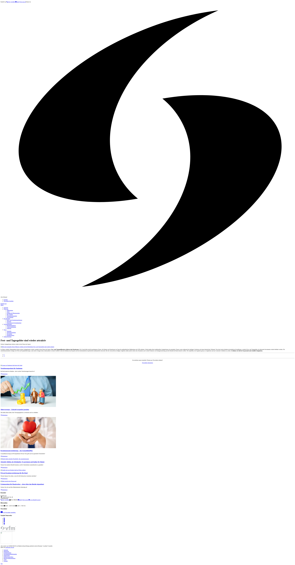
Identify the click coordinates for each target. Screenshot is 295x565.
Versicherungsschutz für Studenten (11, 368)
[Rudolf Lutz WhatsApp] (4, 524)
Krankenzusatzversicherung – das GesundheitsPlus (17, 450)
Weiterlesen (4, 374)
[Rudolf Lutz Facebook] (4, 518)
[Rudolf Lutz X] (4, 519)
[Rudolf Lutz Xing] (4, 521)
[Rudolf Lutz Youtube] (4, 522)
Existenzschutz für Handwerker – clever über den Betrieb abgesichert (22, 484)
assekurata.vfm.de (9, 547)
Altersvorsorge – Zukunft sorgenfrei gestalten (15, 409)
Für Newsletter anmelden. (9, 512)
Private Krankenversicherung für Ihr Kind (14, 473)
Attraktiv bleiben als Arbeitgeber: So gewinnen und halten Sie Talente (22, 462)
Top (2, 563)
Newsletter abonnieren (147, 362)
